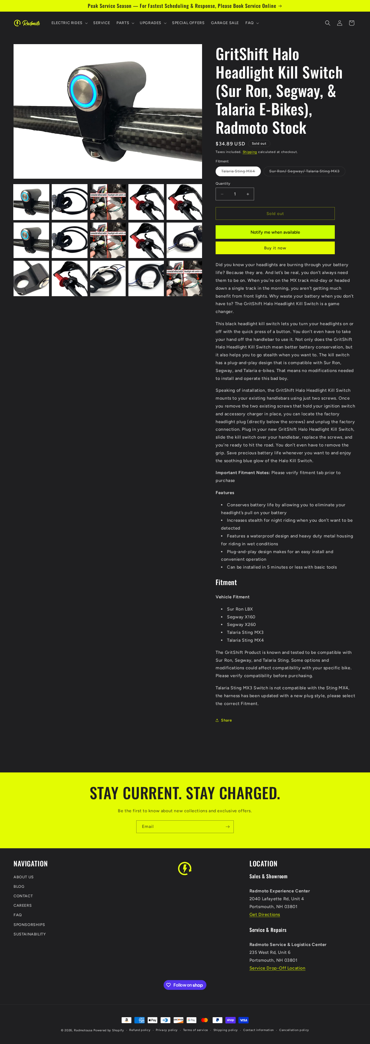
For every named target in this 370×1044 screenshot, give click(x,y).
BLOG (19, 886)
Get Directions (264, 914)
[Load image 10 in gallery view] (184, 240)
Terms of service (195, 1030)
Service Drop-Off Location (277, 968)
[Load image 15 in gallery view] (184, 278)
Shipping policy (225, 1030)
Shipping (250, 152)
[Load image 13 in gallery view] (108, 278)
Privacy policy (167, 1030)
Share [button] (226, 720)
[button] (69, 23)
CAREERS (23, 905)
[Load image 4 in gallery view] (146, 202)
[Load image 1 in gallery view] (31, 202)
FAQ (18, 915)
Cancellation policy (294, 1030)
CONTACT (23, 896)
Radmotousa (83, 1030)
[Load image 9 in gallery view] (146, 240)
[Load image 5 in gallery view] (184, 202)
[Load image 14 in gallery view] (146, 278)
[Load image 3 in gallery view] (108, 202)
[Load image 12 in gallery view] (69, 278)
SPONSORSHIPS (29, 924)
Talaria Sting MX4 (241, 172)
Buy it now (275, 248)
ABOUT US (24, 877)
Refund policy (139, 1030)
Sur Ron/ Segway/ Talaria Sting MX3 (307, 172)
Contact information (258, 1030)
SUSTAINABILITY (30, 934)
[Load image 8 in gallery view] (108, 240)
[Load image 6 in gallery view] (31, 240)
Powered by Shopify (108, 1030)
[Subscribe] (227, 826)
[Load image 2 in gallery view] (69, 202)
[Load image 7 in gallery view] (69, 240)
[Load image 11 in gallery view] (31, 278)
